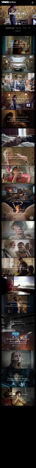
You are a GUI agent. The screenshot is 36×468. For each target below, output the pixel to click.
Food (24, 28)
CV (29, 28)
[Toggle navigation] (32, 2)
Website (18, 31)
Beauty (18, 28)
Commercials (10, 28)
